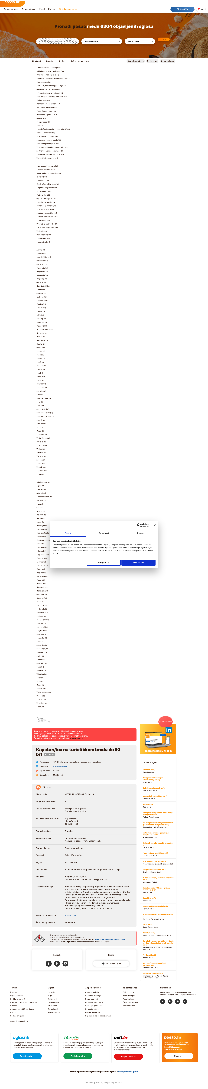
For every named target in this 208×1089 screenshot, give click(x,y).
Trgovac (39, 681)
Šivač (38, 667)
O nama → (179, 1056)
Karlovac (40, 297)
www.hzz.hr (70, 915)
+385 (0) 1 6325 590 (173, 1049)
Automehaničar (42, 497)
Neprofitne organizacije (45, 115)
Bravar (39, 504)
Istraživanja (52, 1006)
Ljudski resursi (42, 100)
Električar (40, 529)
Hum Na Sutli (41, 286)
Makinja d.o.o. (155, 907)
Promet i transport (43, 133)
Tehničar (39, 670)
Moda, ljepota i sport (44, 111)
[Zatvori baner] (155, 525)
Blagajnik (40, 500)
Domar (39, 522)
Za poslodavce (28, 9)
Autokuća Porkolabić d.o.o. (158, 916)
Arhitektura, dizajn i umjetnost (48, 71)
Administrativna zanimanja (47, 68)
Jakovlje (39, 293)
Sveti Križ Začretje (44, 416)
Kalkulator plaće (69, 9)
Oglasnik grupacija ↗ (19, 1021)
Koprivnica (40, 300)
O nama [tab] (140, 533)
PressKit (13, 1006)
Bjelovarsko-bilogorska (45, 166)
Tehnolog (40, 674)
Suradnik (40, 663)
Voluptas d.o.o (149, 771)
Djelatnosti (36, 61)
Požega (39, 366)
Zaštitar (39, 699)
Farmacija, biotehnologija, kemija (49, 86)
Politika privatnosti (17, 999)
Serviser (39, 634)
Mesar (39, 580)
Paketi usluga (128, 999)
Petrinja (39, 358)
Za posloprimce (11, 9)
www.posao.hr (76, 738)
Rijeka (38, 377)
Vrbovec (39, 453)
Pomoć (13, 1012)
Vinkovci (39, 442)
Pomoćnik (40, 605)
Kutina (39, 311)
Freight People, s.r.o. (157, 814)
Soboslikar (40, 645)
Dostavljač (40, 526)
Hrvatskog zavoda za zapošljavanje (110, 939)
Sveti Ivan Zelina (43, 413)
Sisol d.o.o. (148, 805)
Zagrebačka (41, 238)
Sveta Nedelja (42, 409)
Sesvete (39, 391)
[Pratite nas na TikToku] (186, 1002)
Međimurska (41, 195)
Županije (49, 61)
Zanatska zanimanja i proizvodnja (50, 147)
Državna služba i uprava (46, 75)
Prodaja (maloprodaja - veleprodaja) (51, 129)
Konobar (39, 558)
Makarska (40, 322)
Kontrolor (40, 562)
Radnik (39, 616)
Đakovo (39, 282)
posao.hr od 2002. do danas (21, 1009)
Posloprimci (42, 720)
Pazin (38, 355)
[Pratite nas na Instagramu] (179, 1002)
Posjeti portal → (27, 1056)
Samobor (40, 387)
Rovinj (38, 380)
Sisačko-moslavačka (44, 213)
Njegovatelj (41, 591)
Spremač (40, 652)
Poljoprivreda (41, 122)
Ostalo (39, 118)
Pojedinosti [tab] (104, 533)
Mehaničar (40, 576)
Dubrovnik (40, 268)
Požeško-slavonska (44, 202)
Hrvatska (51, 992)
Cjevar (39, 507)
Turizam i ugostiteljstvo (45, 144)
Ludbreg (39, 319)
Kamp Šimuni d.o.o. (150, 926)
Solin (38, 402)
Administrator (41, 482)
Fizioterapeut (41, 540)
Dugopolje (40, 279)
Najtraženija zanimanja (80, 61)
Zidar (38, 707)
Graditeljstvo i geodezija (46, 89)
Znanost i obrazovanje (45, 158)
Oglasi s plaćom (167, 61)
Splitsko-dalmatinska (44, 217)
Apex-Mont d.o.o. (156, 835)
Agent (38, 486)
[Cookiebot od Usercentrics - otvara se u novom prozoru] (138, 525)
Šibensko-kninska (43, 209)
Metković (40, 326)
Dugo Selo (40, 275)
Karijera (51, 9)
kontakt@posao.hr (172, 1047)
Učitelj (38, 685)
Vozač (39, 696)
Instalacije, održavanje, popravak (49, 96)
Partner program (17, 1016)
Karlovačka (41, 180)
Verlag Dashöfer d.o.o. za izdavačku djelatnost (158, 945)
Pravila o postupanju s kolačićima (23, 1002)
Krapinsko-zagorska (44, 188)
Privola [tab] (68, 533)
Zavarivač (40, 703)
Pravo (38, 125)
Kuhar (38, 569)
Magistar (40, 573)
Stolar (38, 656)
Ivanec (39, 290)
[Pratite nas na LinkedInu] (171, 1002)
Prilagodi (102, 563)
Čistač (39, 511)
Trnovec (39, 424)
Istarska (39, 177)
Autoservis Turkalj (158, 880)
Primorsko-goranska (44, 206)
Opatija (39, 344)
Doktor (39, 518)
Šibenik (39, 420)
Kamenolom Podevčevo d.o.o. (158, 825)
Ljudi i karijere (53, 1002)
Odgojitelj (40, 594)
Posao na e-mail (91, 999)
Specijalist (40, 649)
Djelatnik (39, 515)
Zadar (38, 463)
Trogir (38, 427)
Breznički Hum (42, 257)
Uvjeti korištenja (16, 995)
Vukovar (39, 456)
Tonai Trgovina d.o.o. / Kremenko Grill (158, 862)
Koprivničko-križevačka (46, 184)
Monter (39, 584)
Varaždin (40, 434)
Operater (40, 598)
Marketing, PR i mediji (45, 107)
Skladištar (40, 638)
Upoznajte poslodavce (94, 1006)
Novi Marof (40, 340)
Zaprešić (40, 471)
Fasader (39, 536)
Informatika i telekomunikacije (48, 93)
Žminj (38, 474)
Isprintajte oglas (113, 963)
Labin (38, 315)
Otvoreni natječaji (92, 992)
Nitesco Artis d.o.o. (154, 965)
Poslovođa (40, 609)
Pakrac (39, 351)
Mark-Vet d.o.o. (155, 797)
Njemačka (40, 333)
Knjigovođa (41, 555)
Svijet (50, 995)
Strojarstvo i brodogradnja (47, 140)
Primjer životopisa (92, 1012)
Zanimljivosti (53, 1009)
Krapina (39, 304)
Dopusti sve (138, 563)
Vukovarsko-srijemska (45, 227)
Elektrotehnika (42, 82)
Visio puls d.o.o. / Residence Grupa (157, 934)
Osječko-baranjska (44, 198)
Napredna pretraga (136, 61)
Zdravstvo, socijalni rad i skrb (48, 154)
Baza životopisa (129, 995)
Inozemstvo (41, 242)
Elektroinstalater (43, 533)
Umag (38, 431)
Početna (40, 718)
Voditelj (39, 689)
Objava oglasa (128, 992)
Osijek (38, 348)
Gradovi (62, 61)
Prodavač (40, 612)
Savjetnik (40, 631)
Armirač (39, 489)
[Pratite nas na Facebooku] (164, 1002)
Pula (38, 373)
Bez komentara (54, 1012)
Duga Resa (40, 271)
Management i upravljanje (46, 104)
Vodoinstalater (42, 692)
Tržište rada (53, 999)
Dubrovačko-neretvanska (46, 173)
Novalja (39, 337)
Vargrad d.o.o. (157, 890)
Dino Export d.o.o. (154, 789)
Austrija (39, 250)
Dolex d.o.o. (153, 780)
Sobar (38, 641)
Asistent (39, 493)
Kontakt (13, 992)
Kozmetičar (41, 565)
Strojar (39, 660)
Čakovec (40, 264)
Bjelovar (39, 253)
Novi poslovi (152, 61)
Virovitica (40, 445)
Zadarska (40, 231)
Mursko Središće (43, 329)
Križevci (39, 308)
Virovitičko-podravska (45, 224)
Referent (39, 623)
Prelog (39, 369)
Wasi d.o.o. (149, 899)
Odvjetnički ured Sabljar (154, 870)
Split (38, 405)
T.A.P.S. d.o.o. (158, 845)
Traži (163, 39)
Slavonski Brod (42, 398)
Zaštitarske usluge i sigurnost (48, 151)
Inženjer (39, 551)
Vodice (39, 449)
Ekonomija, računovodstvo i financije (51, 78)
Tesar (38, 678)
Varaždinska (41, 220)
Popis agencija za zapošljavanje (98, 1016)
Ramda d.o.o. (149, 956)
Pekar (38, 602)
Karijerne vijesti (129, 1006)
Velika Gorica (41, 438)
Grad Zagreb (41, 235)
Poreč (38, 362)
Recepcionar (41, 620)
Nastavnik (40, 587)
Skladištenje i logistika (45, 136)
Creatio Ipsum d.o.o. (155, 854)
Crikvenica (40, 261)
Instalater (40, 547)
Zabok (39, 460)
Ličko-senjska (42, 191)
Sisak (38, 395)
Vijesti (42, 9)
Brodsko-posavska (44, 170)
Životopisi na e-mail (131, 1002)
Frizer (38, 544)
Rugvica (39, 384)
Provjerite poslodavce (94, 1002)
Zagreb (39, 467)
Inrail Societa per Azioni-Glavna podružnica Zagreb (155, 975)
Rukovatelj (40, 627)
